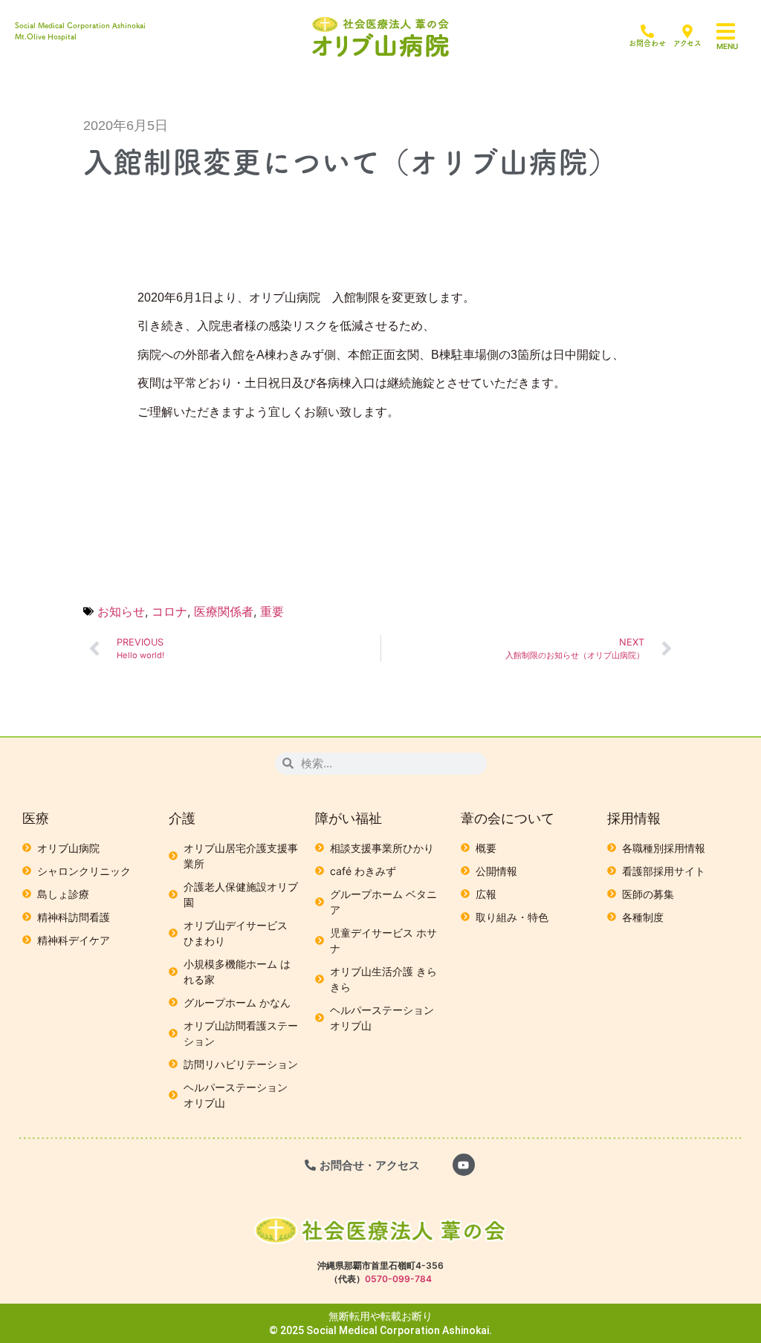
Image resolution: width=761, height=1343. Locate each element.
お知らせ (121, 611)
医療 (35, 818)
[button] (735, 31)
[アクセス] (687, 31)
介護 (182, 818)
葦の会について (507, 818)
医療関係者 (223, 611)
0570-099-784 (398, 1278)
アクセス (687, 43)
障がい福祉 (348, 818)
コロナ (169, 611)
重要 (272, 611)
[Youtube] (464, 1165)
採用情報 (634, 818)
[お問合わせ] (647, 31)
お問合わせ (647, 43)
